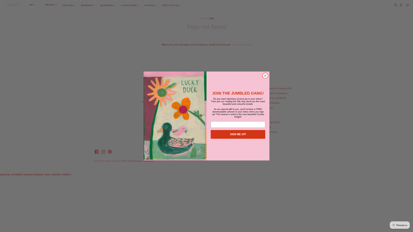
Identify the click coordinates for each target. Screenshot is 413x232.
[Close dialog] (265, 75)
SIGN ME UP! (238, 134)
